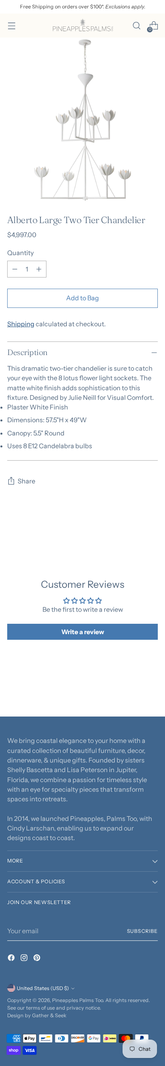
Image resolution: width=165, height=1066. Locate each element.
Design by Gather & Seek (36, 1015)
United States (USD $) (43, 988)
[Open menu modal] (11, 26)
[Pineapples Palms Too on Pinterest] (37, 959)
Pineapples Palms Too (77, 1000)
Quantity (20, 253)
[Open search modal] (136, 26)
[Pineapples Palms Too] (82, 26)
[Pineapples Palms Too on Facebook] (12, 959)
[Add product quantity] (39, 269)
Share (26, 481)
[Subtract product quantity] (15, 269)
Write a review (82, 632)
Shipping (20, 324)
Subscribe (142, 931)
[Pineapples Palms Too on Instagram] (25, 959)
